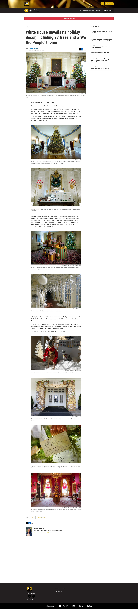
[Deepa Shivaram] (29, 531)
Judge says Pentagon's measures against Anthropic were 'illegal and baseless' (101, 40)
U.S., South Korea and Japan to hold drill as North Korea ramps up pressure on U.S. (101, 33)
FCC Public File (58, 591)
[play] (26, 10)
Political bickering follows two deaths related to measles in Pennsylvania (100, 67)
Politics (28, 27)
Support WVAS (65, 15)
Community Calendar (40, 15)
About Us (73, 15)
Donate (110, 4)
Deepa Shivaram (34, 48)
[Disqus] (69, 563)
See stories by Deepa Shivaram (43, 533)
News (49, 15)
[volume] (30, 10)
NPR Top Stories (41, 517)
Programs (27, 15)
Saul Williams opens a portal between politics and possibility (100, 46)
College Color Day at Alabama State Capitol (100, 53)
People (56, 15)
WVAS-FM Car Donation (60, 588)
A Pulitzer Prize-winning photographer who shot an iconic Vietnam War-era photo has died (101, 60)
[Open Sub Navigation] (31, 15)
